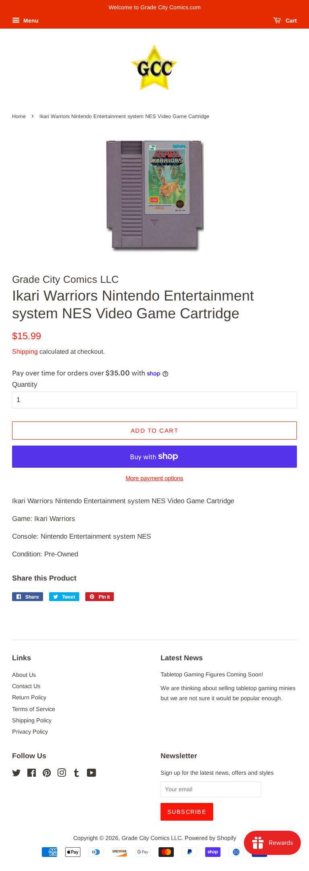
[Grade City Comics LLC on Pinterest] (46, 774)
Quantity (24, 384)
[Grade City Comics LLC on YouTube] (91, 774)
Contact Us (26, 686)
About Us (24, 675)
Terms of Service (33, 709)
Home (19, 116)
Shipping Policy (32, 720)
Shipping (25, 351)
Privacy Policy (30, 731)
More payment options (154, 478)
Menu (30, 20)
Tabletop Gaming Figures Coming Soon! (212, 674)
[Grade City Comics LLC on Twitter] (16, 774)
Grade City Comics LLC (151, 838)
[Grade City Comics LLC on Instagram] (61, 774)
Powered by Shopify (210, 838)
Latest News (182, 658)
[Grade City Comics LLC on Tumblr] (76, 774)
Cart (290, 20)
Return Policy (29, 697)
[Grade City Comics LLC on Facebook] (31, 774)
